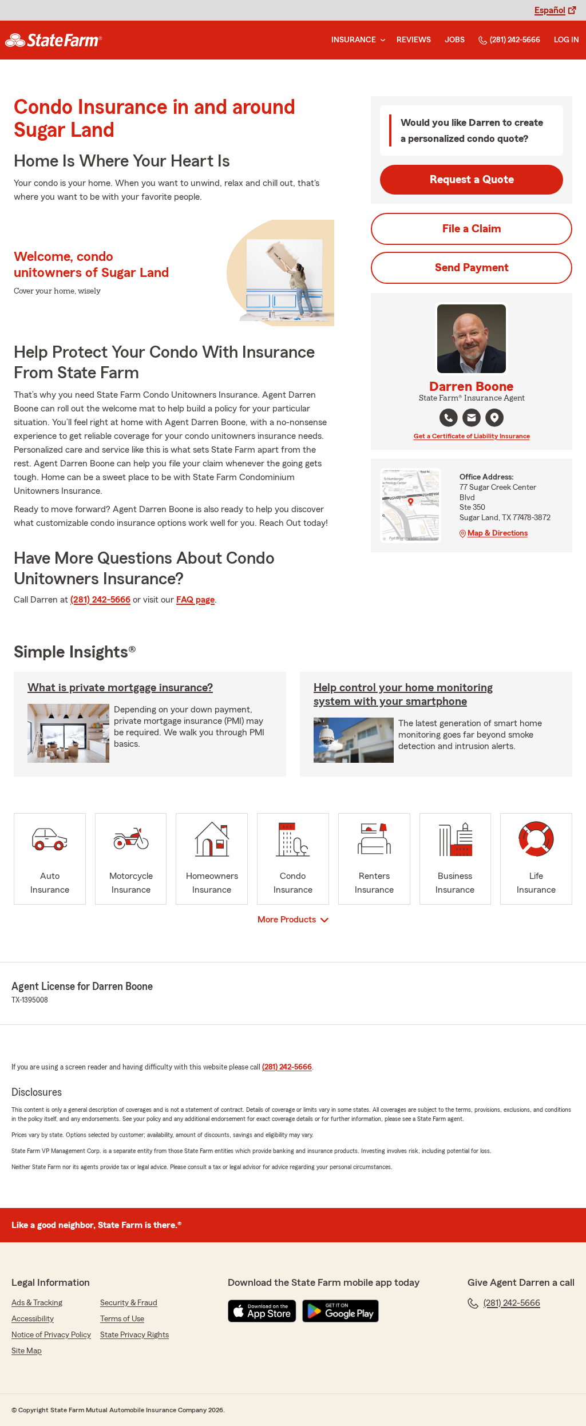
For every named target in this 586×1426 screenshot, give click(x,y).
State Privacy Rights (134, 1335)
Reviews (414, 40)
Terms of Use (122, 1319)
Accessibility (32, 1319)
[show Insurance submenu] (380, 40)
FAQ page (195, 599)
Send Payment (472, 268)
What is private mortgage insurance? (120, 688)
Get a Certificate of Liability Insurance (472, 436)
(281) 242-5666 (515, 40)
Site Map (26, 1351)
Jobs (455, 40)
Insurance (353, 40)
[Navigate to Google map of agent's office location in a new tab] (494, 418)
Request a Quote (472, 179)
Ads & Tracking (36, 1303)
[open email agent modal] (471, 419)
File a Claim (471, 229)
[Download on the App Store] (262, 1311)
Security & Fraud (128, 1303)
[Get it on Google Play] (340, 1311)
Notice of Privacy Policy (51, 1335)
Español (549, 10)
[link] (53, 40)
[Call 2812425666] (449, 418)
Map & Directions (498, 533)
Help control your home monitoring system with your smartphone (403, 694)
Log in (566, 40)
